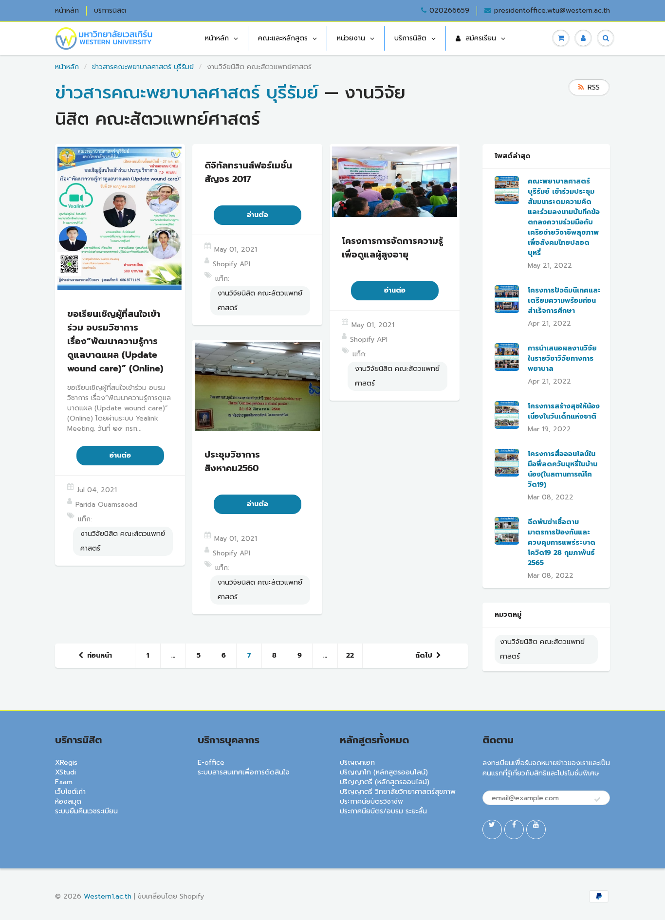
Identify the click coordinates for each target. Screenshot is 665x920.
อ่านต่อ (120, 455)
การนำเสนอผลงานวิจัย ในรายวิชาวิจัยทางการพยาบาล (562, 358)
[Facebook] (514, 829)
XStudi (65, 772)
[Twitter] (492, 829)
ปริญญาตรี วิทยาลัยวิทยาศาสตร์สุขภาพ (398, 792)
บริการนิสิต (110, 11)
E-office (211, 762)
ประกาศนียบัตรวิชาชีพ (371, 801)
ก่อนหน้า (99, 655)
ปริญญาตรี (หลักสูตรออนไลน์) (384, 782)
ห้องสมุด (68, 801)
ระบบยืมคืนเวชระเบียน (86, 811)
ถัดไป (423, 655)
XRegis (66, 762)
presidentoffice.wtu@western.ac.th (552, 11)
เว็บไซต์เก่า (70, 792)
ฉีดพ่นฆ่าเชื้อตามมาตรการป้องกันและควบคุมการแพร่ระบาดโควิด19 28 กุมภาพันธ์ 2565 (561, 542)
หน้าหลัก (67, 11)
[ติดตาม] (597, 799)
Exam (64, 782)
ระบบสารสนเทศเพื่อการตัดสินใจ (244, 772)
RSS (594, 87)
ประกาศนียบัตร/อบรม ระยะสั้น (383, 811)
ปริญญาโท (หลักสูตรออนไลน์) (384, 772)
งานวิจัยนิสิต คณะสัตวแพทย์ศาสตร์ (122, 541)
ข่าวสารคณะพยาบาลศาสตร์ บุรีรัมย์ (143, 67)
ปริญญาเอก (357, 762)
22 (350, 655)
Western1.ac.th (107, 896)
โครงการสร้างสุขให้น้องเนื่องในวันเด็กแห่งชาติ (564, 411)
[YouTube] (536, 829)
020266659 (449, 11)
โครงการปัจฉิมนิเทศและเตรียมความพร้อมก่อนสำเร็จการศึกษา (564, 300)
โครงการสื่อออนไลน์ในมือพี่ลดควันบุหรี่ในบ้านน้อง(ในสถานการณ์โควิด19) (562, 469)
